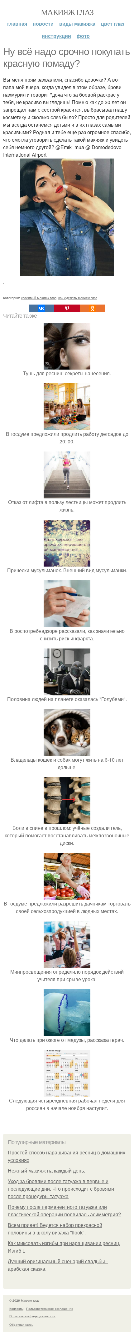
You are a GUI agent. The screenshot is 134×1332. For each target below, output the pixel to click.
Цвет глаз (112, 23)
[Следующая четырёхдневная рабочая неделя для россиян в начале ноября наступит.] (67, 1093)
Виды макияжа (77, 23)
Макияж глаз (67, 12)
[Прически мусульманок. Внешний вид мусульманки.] (67, 562)
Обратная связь (21, 1324)
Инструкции (56, 35)
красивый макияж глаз (38, 297)
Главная (17, 23)
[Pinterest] (67, 308)
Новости (43, 23)
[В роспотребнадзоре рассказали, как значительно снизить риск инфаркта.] (67, 623)
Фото (83, 35)
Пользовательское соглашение (49, 1308)
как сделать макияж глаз (77, 297)
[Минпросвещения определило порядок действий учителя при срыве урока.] (67, 964)
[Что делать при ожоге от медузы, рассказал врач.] (67, 1032)
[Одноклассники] (92, 308)
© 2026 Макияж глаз (24, 1300)
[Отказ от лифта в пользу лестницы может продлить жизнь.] (67, 494)
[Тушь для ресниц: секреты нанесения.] (67, 365)
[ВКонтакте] (41, 308)
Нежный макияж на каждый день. (46, 1170)
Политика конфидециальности (32, 1316)
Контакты (16, 1308)
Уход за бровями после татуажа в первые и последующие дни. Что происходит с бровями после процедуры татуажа (61, 1189)
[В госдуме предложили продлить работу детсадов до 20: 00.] (67, 426)
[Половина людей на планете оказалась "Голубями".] (67, 691)
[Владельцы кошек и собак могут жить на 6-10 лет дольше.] (67, 752)
